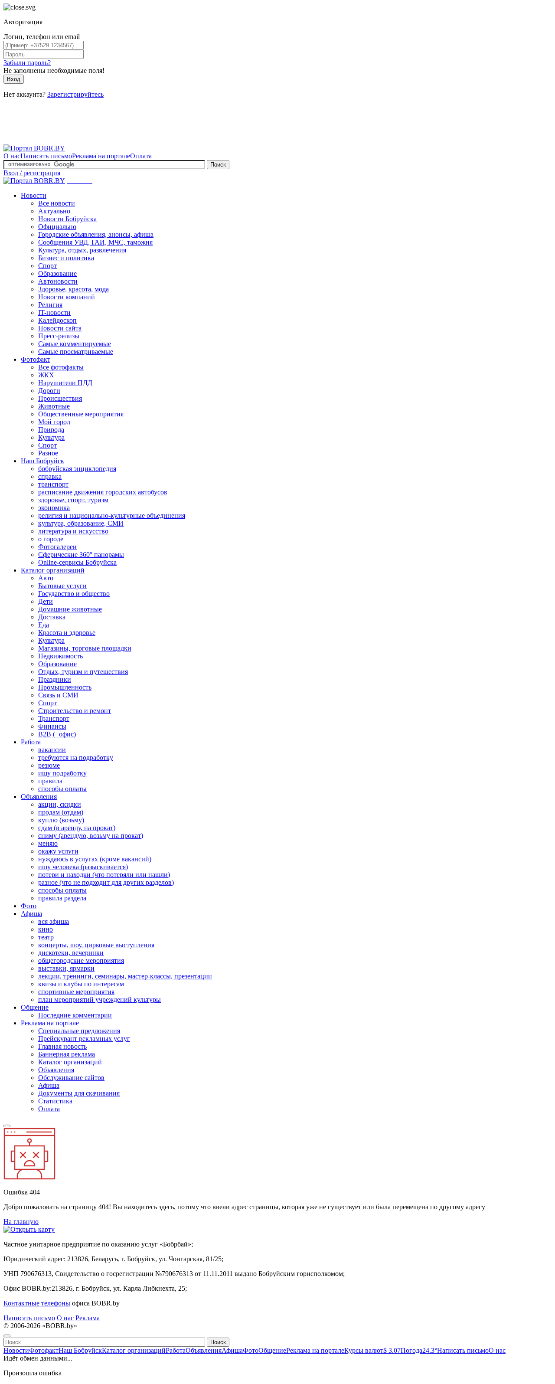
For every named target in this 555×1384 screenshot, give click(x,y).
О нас (11, 156)
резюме (49, 765)
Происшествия (60, 398)
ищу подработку (62, 773)
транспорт (53, 484)
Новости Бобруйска (67, 218)
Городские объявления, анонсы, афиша (95, 234)
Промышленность (64, 687)
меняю (48, 843)
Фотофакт (35, 359)
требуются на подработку (75, 757)
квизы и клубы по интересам (81, 984)
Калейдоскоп (57, 320)
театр (46, 937)
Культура (51, 437)
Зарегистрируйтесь (75, 94)
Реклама (87, 1318)
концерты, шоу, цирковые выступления (96, 945)
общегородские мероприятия (81, 960)
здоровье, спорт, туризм (73, 500)
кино (45, 929)
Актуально (54, 211)
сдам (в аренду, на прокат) (76, 827)
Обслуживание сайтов (71, 1077)
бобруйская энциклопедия (77, 468)
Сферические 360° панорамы (81, 554)
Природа (51, 429)
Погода (419, 1350)
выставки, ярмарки (66, 968)
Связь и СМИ (58, 695)
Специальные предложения (79, 1030)
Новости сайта (60, 328)
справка (50, 476)
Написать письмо (46, 156)
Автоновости (58, 281)
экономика (54, 507)
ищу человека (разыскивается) (83, 866)
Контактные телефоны (36, 1303)
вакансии (52, 749)
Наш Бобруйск (42, 461)
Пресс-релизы (58, 336)
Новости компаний (66, 297)
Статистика (55, 1101)
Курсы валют (372, 1350)
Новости (33, 195)
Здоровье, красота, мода (73, 289)
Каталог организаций (53, 570)
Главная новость (62, 1046)
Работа (31, 742)
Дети (45, 601)
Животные (54, 406)
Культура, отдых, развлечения (82, 250)
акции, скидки (59, 804)
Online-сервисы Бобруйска (77, 562)
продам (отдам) (60, 812)
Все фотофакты (61, 367)
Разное (48, 453)
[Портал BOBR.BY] (34, 148)
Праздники (54, 679)
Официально (57, 226)
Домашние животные (70, 609)
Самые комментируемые (74, 343)
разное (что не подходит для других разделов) (106, 882)
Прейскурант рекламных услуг (84, 1038)
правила (50, 781)
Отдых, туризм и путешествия (83, 671)
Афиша (31, 913)
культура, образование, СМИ (81, 523)
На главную (21, 1221)
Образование (57, 273)
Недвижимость (60, 656)
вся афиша (53, 921)
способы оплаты (62, 788)
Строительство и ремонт (74, 710)
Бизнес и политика (66, 258)
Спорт (47, 265)
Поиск (218, 164)
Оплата (141, 156)
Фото (28, 906)
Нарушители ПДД (65, 382)
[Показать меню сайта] (6, 1126)
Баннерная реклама (66, 1054)
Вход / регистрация (31, 173)
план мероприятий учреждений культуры (99, 999)
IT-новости (54, 312)
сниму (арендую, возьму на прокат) (90, 835)
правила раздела (62, 898)
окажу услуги (58, 851)
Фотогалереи (57, 546)
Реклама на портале (101, 156)
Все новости (56, 203)
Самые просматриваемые (75, 351)
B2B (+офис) (57, 734)
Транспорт (53, 718)
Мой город (54, 421)
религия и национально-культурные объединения (111, 515)
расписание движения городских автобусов (102, 492)
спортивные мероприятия (76, 991)
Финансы (52, 726)
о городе (50, 539)
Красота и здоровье (66, 632)
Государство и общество (74, 593)
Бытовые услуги (62, 585)
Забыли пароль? (27, 62)
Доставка (51, 617)
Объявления (39, 796)
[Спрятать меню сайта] (6, 1336)
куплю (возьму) (61, 820)
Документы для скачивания (79, 1093)
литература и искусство (73, 531)
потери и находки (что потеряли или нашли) (104, 874)
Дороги (49, 390)
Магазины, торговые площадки (84, 648)
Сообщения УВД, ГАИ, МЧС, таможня (95, 242)
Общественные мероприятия (81, 414)
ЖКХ (46, 375)
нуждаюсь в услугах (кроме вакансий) (94, 859)
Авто (45, 578)
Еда (43, 624)
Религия (50, 304)
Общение (35, 1007)
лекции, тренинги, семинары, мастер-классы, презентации (125, 976)
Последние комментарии (75, 1015)
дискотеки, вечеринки (71, 952)
